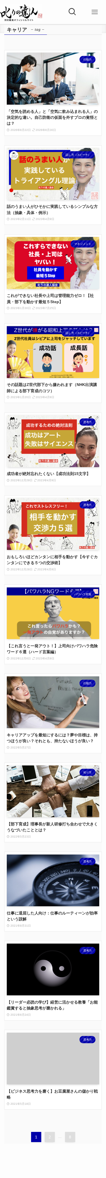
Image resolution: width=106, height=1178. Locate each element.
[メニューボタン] (94, 12)
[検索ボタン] (72, 12)
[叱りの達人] (21, 12)
